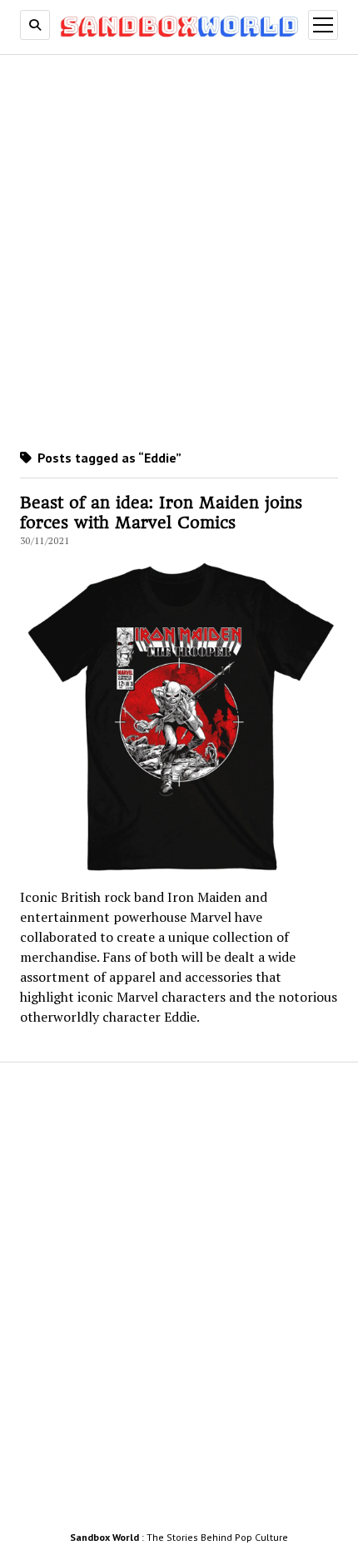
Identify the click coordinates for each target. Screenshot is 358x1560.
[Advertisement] (179, 249)
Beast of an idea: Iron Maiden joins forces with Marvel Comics (161, 512)
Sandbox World (104, 1537)
